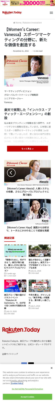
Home (18, 22)
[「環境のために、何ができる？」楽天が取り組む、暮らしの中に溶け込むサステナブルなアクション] (15, 251)
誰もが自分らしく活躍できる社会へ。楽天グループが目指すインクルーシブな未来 (39, 263)
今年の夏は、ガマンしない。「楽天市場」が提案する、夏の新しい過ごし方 (39, 298)
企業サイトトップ (10, 353)
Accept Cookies (27, 396)
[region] (27, 383)
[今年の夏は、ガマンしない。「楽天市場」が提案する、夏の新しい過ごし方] (40, 286)
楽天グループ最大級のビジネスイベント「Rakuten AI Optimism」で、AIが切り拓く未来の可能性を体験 (15, 301)
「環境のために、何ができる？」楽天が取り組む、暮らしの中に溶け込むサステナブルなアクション (15, 265)
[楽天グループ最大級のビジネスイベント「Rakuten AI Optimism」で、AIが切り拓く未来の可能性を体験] (15, 286)
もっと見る (27, 148)
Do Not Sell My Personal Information (27, 388)
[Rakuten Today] (12, 12)
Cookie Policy (17, 383)
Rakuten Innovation (32, 22)
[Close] (52, 368)
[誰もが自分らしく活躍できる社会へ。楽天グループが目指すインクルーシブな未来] (40, 251)
